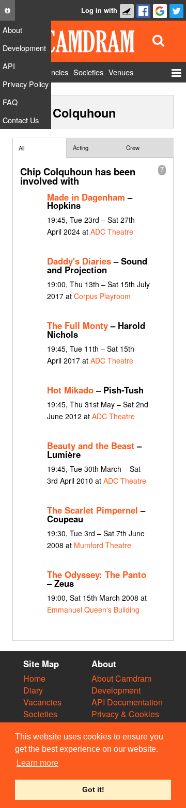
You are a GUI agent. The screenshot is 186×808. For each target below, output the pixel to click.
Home (34, 678)
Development (116, 690)
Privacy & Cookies (125, 714)
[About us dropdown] (7, 10)
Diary (33, 690)
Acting (80, 147)
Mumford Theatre (102, 545)
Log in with (99, 10)
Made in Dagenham (86, 197)
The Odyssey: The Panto (96, 574)
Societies (40, 714)
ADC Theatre (111, 231)
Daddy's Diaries (79, 261)
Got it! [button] (93, 789)
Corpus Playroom (102, 296)
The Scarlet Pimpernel (92, 510)
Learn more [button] (37, 762)
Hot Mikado (70, 390)
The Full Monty (77, 325)
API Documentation (127, 702)
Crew (133, 147)
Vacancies (42, 702)
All (21, 148)
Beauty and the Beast (90, 445)
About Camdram (121, 678)
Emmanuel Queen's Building (93, 609)
